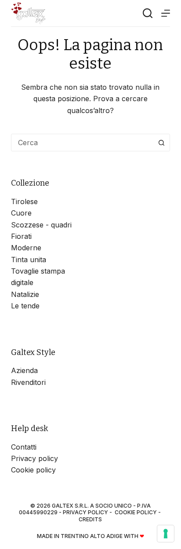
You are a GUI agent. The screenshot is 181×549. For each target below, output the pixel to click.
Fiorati (21, 236)
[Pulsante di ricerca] (161, 142)
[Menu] (165, 13)
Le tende (25, 305)
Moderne (26, 247)
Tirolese (24, 201)
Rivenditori (28, 382)
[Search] (147, 13)
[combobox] (82, 142)
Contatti (23, 447)
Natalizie (25, 294)
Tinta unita (28, 259)
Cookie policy (33, 469)
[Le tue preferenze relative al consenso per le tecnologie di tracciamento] (165, 533)
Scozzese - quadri (41, 224)
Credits (90, 519)
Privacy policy (34, 458)
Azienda (24, 370)
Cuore (21, 213)
